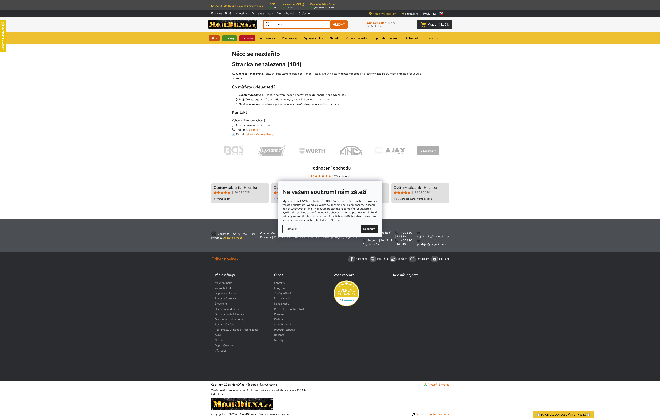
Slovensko (221, 304)
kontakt (256, 130)
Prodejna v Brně (221, 13)
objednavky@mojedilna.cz (433, 236)
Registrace (430, 14)
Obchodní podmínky (227, 309)
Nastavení (291, 229)
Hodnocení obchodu (330, 168)
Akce (218, 335)
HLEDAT (339, 24)
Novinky (220, 340)
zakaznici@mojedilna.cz (260, 134)
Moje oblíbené (223, 283)
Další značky (428, 151)
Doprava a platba (262, 13)
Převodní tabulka (284, 330)
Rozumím (369, 229)
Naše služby (281, 304)
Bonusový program (384, 14)
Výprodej (220, 351)
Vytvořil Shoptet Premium (432, 414)
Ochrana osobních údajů (229, 314)
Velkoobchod (285, 13)
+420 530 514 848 (318, 237)
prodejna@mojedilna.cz (345, 237)
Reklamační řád (224, 324)
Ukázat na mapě (233, 238)
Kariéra (278, 319)
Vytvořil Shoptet (438, 385)
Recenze (279, 335)
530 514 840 (380, 23)
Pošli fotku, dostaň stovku (290, 309)
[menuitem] (214, 38)
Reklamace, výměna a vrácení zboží (236, 330)
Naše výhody (282, 298)
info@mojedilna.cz (375, 26)
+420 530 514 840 (403, 234)
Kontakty (241, 13)
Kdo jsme (280, 288)
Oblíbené (304, 13)
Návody (278, 340)
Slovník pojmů (283, 324)
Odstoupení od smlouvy (229, 319)
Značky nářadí (282, 293)
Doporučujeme (224, 345)
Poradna (279, 314)
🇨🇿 (441, 14)
